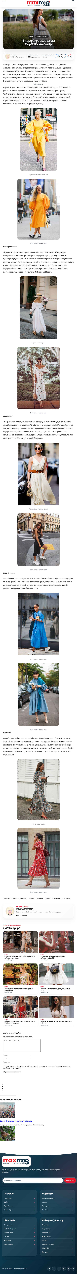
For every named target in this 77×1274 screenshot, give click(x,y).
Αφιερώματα (8, 1206)
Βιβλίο (6, 1202)
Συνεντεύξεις (8, 1210)
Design (6, 1236)
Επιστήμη (45, 1225)
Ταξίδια (44, 1240)
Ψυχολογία (7, 1240)
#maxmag (23, 898)
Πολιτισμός (8, 1198)
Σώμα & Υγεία (8, 1232)
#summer (31, 898)
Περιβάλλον (46, 1232)
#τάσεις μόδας (57, 898)
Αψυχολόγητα (8, 1244)
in (65, 56)
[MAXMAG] (38, 3)
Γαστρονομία (8, 1225)
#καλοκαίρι (40, 898)
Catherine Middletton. (43, 272)
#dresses (7, 898)
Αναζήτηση (70, 1180)
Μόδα (31, 36)
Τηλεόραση (46, 1206)
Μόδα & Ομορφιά (42, 36)
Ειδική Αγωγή (46, 1236)
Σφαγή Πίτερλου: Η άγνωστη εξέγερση (16, 1121)
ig (63, 1268)
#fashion (15, 898)
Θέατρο (44, 1202)
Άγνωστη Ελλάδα (48, 1244)
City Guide (45, 1248)
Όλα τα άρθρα (21, 915)
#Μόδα (48, 898)
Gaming (45, 1210)
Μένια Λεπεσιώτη (24, 909)
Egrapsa (45, 1252)
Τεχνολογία (46, 1229)
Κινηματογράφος (48, 1198)
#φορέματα (66, 898)
